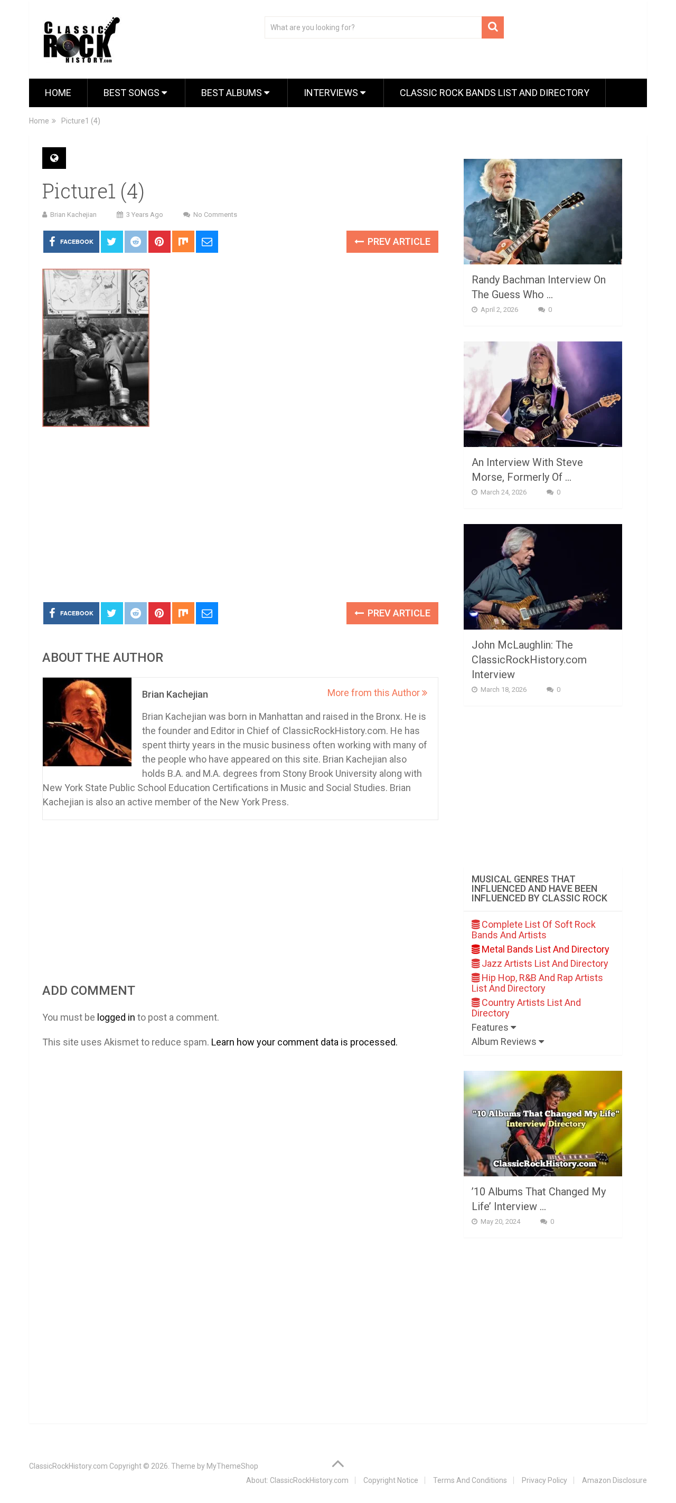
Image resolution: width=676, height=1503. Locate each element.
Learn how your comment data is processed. (304, 1042)
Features (491, 1027)
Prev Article (397, 241)
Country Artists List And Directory (526, 1008)
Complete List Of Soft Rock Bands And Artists (534, 929)
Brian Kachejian (73, 214)
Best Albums (232, 92)
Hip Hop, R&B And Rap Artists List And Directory (537, 983)
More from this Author (374, 692)
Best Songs (133, 92)
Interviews (332, 92)
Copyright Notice (390, 1480)
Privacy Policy (544, 1480)
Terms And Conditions (470, 1480)
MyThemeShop (232, 1466)
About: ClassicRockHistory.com (297, 1480)
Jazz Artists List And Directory (544, 963)
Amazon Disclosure (614, 1480)
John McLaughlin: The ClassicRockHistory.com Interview (529, 660)
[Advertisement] (240, 515)
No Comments (215, 214)
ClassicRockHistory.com (68, 1466)
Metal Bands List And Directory (544, 949)
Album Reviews (505, 1041)
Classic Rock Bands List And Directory (494, 92)
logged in (116, 1017)
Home (58, 92)
